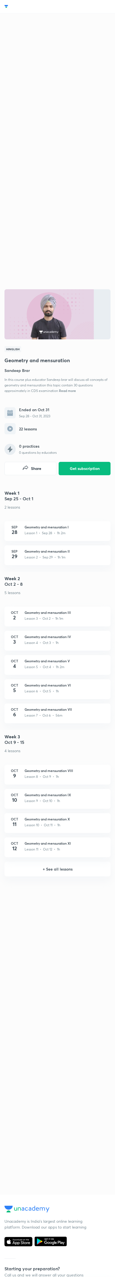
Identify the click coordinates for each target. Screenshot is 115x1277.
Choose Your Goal (29, 6)
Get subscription (85, 468)
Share (36, 468)
